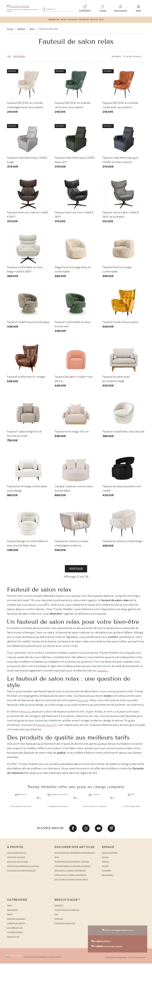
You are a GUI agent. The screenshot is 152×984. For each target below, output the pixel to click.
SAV (56, 914)
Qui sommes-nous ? (17, 853)
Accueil (10, 29)
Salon (105, 857)
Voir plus (76, 568)
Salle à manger (109, 853)
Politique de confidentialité (21, 871)
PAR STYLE (94, 20)
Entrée (105, 866)
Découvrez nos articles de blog (71, 879)
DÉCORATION (84, 20)
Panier (138, 11)
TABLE (9, 905)
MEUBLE (64, 20)
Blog (101, 20)
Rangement (12, 910)
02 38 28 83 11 (85, 11)
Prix (9, 56)
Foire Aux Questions (64, 923)
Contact (58, 919)
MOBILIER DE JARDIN (16, 923)
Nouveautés (54, 20)
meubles (102, 670)
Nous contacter (120, 11)
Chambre (106, 871)
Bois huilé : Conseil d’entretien (70, 871)
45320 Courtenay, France (109, 946)
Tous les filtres (19, 56)
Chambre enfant (15, 932)
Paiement (58, 905)
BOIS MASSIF (72, 20)
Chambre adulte (15, 928)
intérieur (82, 700)
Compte (102, 11)
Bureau (105, 862)
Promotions (13, 937)
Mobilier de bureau (16, 919)
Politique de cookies (17, 862)
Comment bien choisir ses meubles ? (72, 866)
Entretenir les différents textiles (71, 862)
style (27, 711)
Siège (31, 29)
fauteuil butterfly (47, 725)
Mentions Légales (16, 857)
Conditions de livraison (66, 910)
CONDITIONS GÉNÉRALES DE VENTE (23, 866)
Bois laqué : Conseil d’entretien (70, 875)
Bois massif (108, 875)
